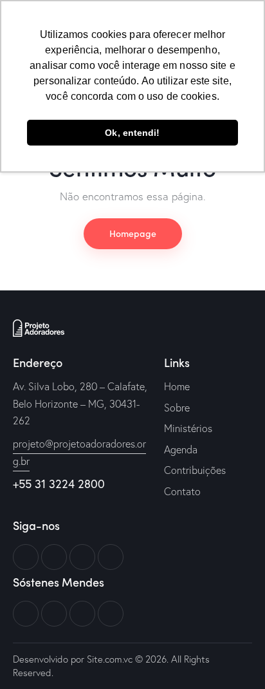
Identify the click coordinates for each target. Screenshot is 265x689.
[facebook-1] (26, 557)
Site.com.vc (109, 659)
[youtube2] (82, 557)
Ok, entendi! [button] (132, 132)
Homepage (132, 233)
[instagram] (110, 557)
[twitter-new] (54, 557)
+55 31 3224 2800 (59, 483)
